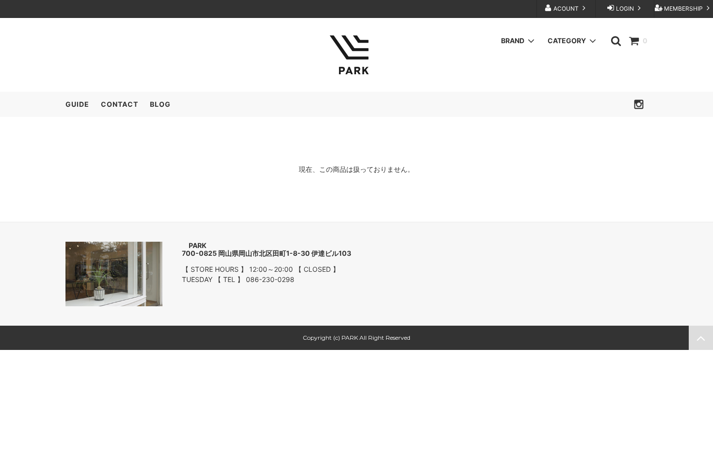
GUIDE (77, 104)
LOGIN (625, 8)
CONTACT (119, 104)
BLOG (160, 104)
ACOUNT (566, 8)
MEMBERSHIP (683, 8)
